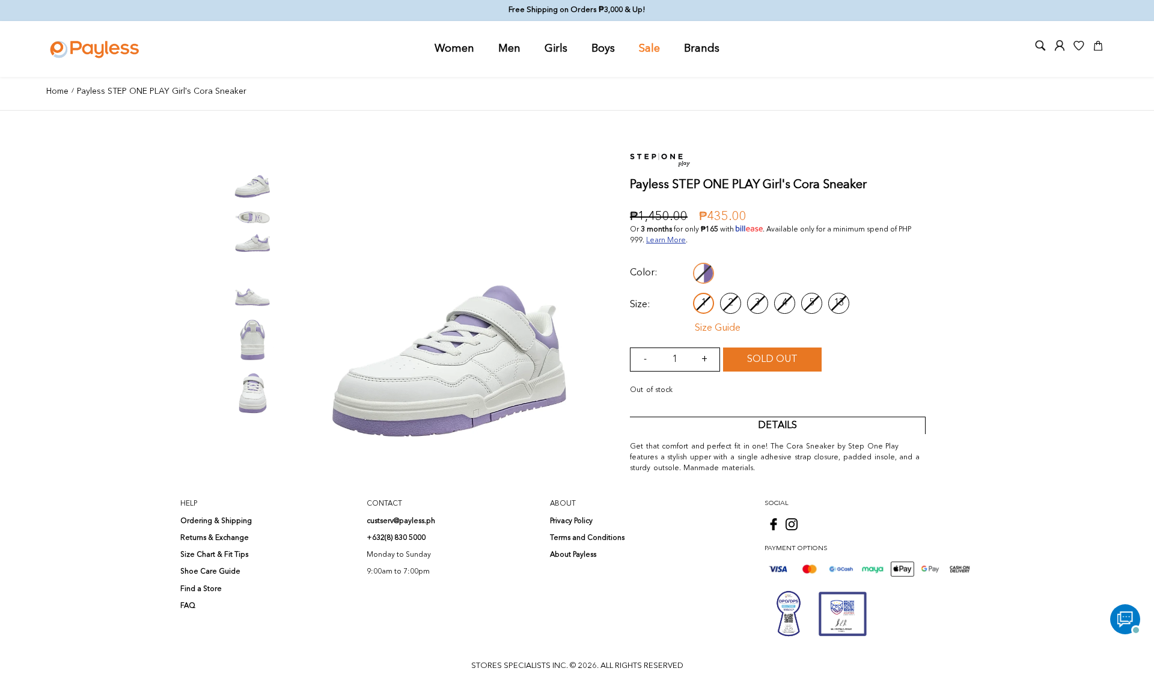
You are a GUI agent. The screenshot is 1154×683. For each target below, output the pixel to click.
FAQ (187, 606)
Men (509, 48)
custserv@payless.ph (401, 521)
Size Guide (717, 328)
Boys (603, 48)
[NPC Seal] (789, 614)
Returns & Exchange (214, 538)
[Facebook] (774, 524)
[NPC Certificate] (843, 614)
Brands (701, 48)
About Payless (573, 555)
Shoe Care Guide (210, 571)
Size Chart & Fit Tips (214, 555)
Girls (556, 48)
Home (57, 91)
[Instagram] (792, 524)
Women (454, 48)
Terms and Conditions (587, 538)
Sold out (772, 359)
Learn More (666, 240)
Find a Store (201, 589)
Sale (649, 48)
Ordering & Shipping (216, 521)
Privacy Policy (571, 521)
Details (777, 425)
